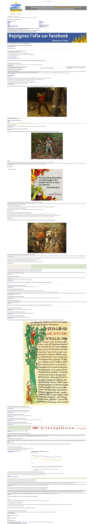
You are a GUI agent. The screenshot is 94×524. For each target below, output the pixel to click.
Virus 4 (40, 23)
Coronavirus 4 (41, 21)
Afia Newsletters (32, 54)
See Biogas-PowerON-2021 (11, 73)
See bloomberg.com (10, 274)
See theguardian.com (10, 65)
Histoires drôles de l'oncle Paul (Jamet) (12, 25)
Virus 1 (8, 23)
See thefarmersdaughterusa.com (11, 169)
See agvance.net (9, 129)
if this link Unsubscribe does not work (36, 30)
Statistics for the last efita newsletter (13, 55)
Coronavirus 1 (9, 21)
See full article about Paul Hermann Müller (12, 476)
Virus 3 (8, 24)
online (50, 1)
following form (24, 523)
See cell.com (9, 436)
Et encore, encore (41, 26)
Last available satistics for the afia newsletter (14, 58)
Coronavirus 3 (9, 22)
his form (20, 522)
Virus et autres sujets (42, 22)
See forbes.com (9, 494)
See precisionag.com (10, 164)
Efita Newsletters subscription (11, 46)
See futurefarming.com (10, 298)
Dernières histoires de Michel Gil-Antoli (12, 26)
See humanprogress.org (10, 451)
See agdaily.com (9, 431)
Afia (9, 518)
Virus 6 (40, 24)
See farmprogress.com (10, 420)
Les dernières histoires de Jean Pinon (44, 25)
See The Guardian (9, 485)
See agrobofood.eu (9, 76)
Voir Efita (8, 121)
